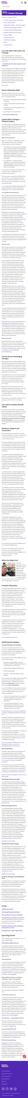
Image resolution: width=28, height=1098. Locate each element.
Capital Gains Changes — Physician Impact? (14, 25)
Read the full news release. (8, 841)
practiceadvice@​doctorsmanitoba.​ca (11, 746)
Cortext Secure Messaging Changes (13, 27)
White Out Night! (8, 35)
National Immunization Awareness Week (15, 782)
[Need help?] (24, 1056)
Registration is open (7, 1043)
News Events (5, 1079)
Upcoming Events (8, 45)
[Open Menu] (25, 3)
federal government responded (9, 323)
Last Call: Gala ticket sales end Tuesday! (13, 20)
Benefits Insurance (7, 1073)
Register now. (12, 1026)
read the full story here (11, 637)
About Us (4, 1081)
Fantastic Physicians (9, 37)
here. (7, 956)
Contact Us (4, 1084)
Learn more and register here (10, 114)
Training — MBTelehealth (12, 681)
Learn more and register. (12, 1015)
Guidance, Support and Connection (12, 32)
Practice (6, 1071)
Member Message (6, 6)
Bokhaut (22, 214)
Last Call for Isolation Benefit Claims (13, 30)
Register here (21, 552)
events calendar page (7, 940)
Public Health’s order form (17, 772)
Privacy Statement (16, 1093)
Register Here (16, 1037)
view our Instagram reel (19, 543)
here (18, 990)
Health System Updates (10, 40)
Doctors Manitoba (9, 22)
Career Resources (6, 1076)
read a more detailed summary (13, 186)
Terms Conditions (6, 1093)
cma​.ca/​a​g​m (11, 974)
